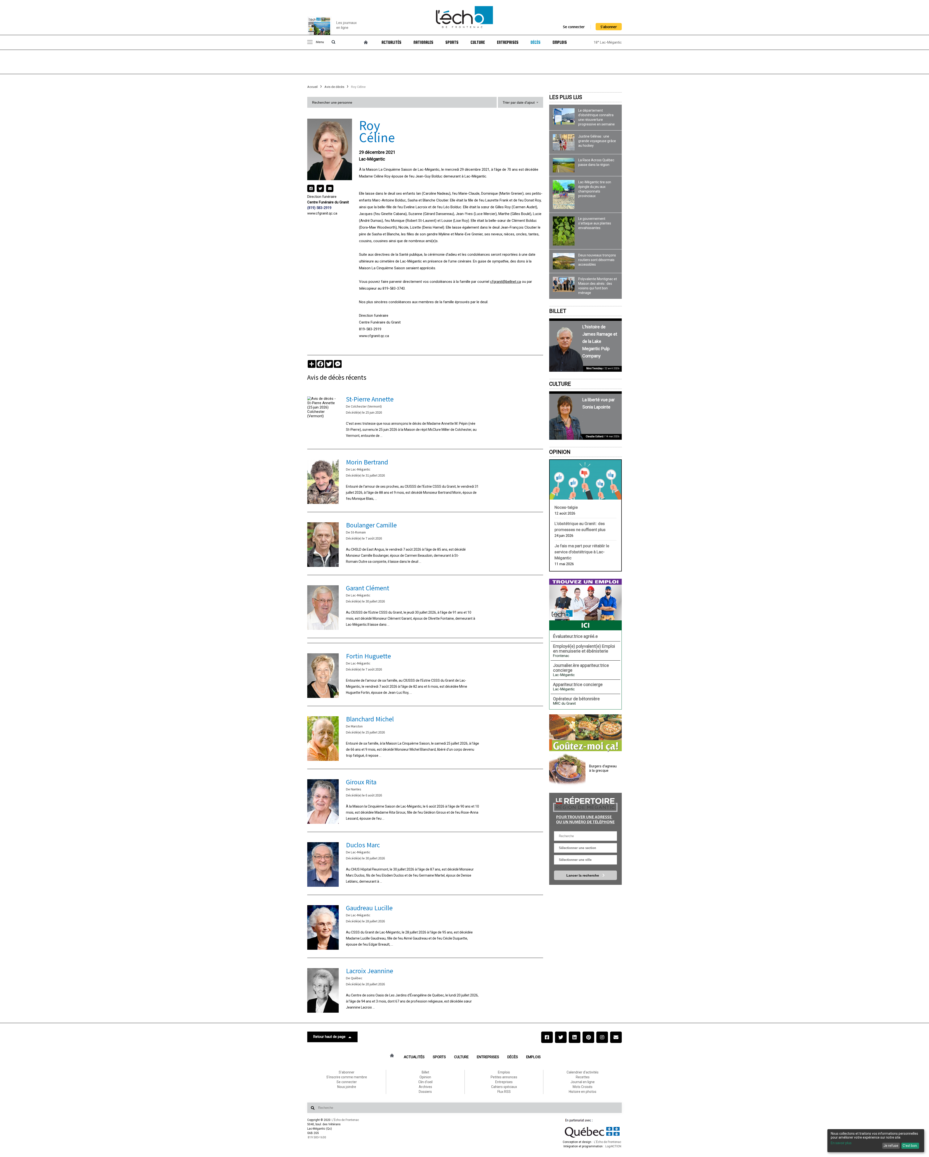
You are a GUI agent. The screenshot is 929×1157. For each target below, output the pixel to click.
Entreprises (507, 42)
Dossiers (425, 1092)
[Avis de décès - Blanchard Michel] (425, 737)
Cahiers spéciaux (504, 1087)
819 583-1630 (317, 1137)
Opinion (559, 452)
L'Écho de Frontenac (345, 1120)
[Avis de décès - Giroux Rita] (425, 800)
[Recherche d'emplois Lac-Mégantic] (585, 604)
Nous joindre (346, 1087)
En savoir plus (841, 1143)
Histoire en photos (582, 1092)
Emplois (560, 42)
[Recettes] (585, 733)
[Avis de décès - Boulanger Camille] (425, 543)
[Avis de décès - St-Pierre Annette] (425, 417)
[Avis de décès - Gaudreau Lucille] (425, 926)
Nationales (423, 42)
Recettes (583, 1077)
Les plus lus (565, 97)
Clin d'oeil (425, 1082)
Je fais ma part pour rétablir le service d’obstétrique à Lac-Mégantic (581, 551)
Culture (478, 42)
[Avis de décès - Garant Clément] (425, 606)
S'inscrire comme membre (346, 1077)
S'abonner (608, 26)
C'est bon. (910, 1146)
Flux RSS (504, 1092)
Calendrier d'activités (583, 1072)
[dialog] (875, 1140)
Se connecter (574, 26)
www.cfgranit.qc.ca (322, 213)
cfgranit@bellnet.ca (505, 281)
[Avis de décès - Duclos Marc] (425, 863)
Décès (535, 42)
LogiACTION (613, 1146)
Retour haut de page (329, 1036)
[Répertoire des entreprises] (585, 809)
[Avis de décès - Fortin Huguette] (425, 674)
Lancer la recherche (583, 875)
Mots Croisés (582, 1087)
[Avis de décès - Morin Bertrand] (425, 480)
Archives (425, 1087)
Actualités (391, 42)
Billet (557, 311)
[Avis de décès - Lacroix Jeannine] (425, 989)
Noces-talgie (566, 507)
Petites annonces (504, 1077)
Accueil (312, 87)
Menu (320, 42)
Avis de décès (334, 87)
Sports (451, 42)
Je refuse (891, 1146)
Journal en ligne (582, 1082)
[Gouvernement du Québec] (592, 1137)
